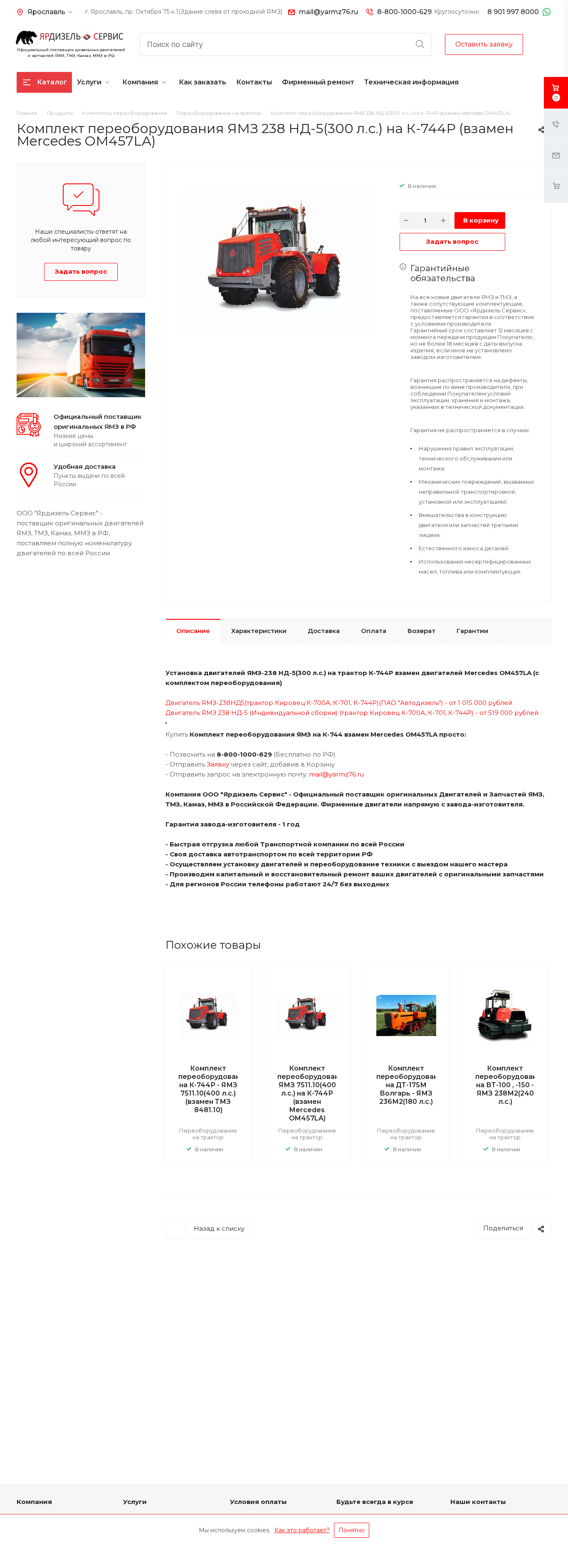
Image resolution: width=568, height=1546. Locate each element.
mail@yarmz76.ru (328, 12)
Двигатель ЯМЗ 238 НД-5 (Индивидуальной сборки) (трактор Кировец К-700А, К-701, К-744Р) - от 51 (329, 713)
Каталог (52, 82)
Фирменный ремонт (318, 82)
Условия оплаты (258, 1502)
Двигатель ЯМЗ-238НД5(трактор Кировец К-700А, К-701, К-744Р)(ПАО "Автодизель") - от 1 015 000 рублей (338, 703)
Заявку (218, 764)
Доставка (324, 631)
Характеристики (258, 631)
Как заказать (202, 82)
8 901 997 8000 (513, 12)
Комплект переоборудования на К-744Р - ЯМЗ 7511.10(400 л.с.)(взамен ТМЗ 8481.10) (213, 1089)
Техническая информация (411, 82)
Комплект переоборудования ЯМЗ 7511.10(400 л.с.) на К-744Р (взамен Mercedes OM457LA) (312, 1093)
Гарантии (472, 631)
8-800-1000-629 (404, 12)
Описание (193, 631)
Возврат (421, 631)
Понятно (351, 1530)
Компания (140, 82)
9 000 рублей (516, 713)
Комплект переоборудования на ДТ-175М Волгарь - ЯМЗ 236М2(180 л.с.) (411, 1085)
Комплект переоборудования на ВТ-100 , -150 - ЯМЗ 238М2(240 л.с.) (510, 1085)
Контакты (254, 82)
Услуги (89, 82)
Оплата (373, 631)
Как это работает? (302, 1530)
